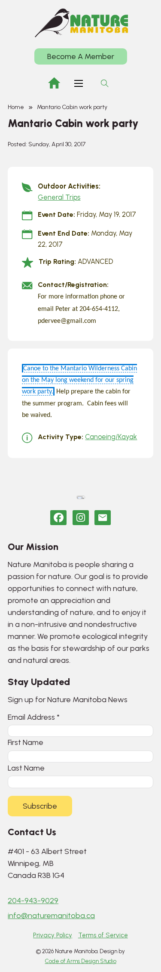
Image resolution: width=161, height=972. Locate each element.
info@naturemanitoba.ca (51, 915)
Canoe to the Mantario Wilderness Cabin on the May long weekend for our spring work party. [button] (79, 380)
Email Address (34, 716)
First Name (25, 742)
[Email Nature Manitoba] (102, 517)
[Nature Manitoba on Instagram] (81, 517)
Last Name (26, 767)
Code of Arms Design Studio (80, 961)
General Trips (59, 197)
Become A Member (80, 56)
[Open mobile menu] (78, 83)
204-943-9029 (33, 900)
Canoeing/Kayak (111, 437)
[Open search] (105, 83)
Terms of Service (103, 935)
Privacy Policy (52, 935)
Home (16, 107)
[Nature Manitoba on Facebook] (58, 517)
